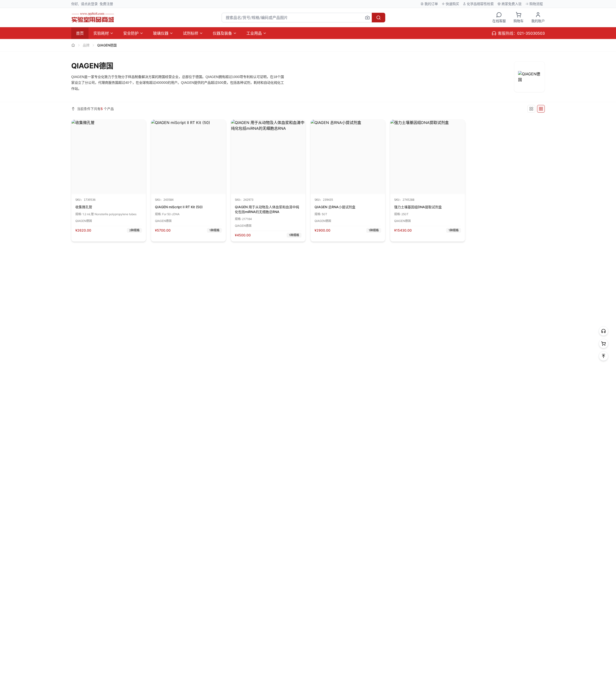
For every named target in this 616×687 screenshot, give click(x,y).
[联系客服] (603, 331)
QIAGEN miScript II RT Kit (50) (179, 207)
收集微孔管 (83, 207)
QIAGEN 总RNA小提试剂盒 (334, 207)
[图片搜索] (367, 17)
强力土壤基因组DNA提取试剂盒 (418, 207)
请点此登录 (89, 4)
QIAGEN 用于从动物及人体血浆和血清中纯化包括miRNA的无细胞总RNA (267, 209)
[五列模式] (531, 109)
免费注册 (106, 4)
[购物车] (603, 343)
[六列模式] (541, 109)
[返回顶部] (603, 356)
